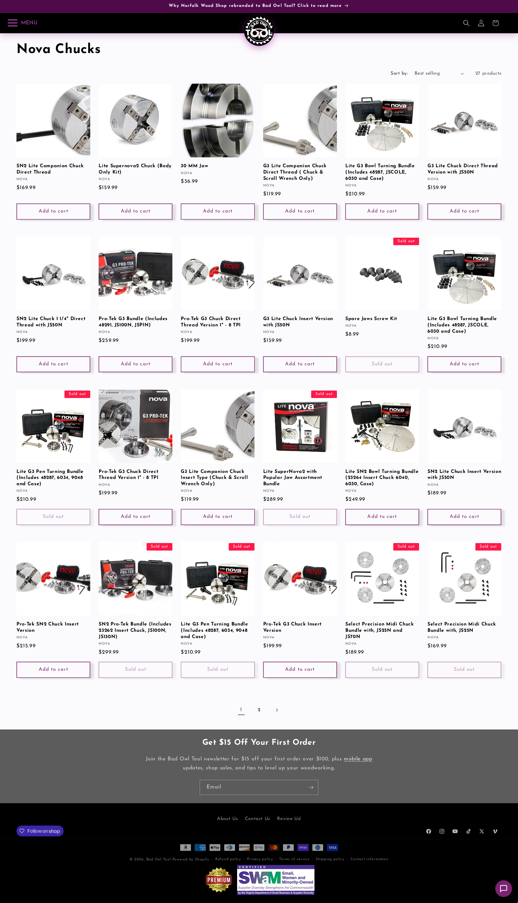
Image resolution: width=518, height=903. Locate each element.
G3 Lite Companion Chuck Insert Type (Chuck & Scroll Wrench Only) (214, 477)
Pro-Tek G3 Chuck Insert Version (292, 627)
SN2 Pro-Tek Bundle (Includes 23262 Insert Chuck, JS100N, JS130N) (135, 630)
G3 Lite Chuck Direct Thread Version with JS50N (462, 169)
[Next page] (276, 710)
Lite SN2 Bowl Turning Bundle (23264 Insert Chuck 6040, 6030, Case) (381, 477)
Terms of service (294, 856)
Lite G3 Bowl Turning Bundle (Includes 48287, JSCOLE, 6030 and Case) (380, 172)
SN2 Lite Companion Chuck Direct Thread (50, 169)
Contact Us (257, 817)
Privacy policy (260, 856)
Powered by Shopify (190, 857)
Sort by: (399, 73)
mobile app (358, 759)
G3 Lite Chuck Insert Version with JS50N (298, 322)
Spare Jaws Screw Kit (371, 318)
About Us (227, 817)
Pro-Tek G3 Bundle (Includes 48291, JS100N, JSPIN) (133, 322)
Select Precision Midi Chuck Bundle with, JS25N (461, 627)
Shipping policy (330, 856)
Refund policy (228, 856)
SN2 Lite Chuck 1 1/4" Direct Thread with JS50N (50, 322)
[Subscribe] (311, 787)
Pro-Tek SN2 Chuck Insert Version (47, 627)
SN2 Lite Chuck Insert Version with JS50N (464, 474)
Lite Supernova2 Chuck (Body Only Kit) (135, 169)
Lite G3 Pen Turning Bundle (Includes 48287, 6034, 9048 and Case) (50, 477)
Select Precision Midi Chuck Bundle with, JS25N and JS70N (379, 630)
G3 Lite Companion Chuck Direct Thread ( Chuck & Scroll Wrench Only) (295, 172)
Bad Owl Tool (158, 857)
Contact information (369, 856)
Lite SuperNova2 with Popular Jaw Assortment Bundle (292, 477)
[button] (466, 23)
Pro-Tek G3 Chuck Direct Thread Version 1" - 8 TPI (211, 322)
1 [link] (241, 709)
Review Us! (289, 817)
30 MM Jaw (194, 166)
